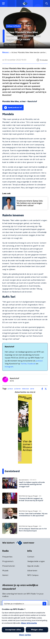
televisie (25, 389)
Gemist (5, 575)
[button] (3, 3)
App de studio (33, 566)
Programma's (7, 561)
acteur (10, 389)
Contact (30, 557)
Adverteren (32, 571)
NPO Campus (32, 575)
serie (32, 389)
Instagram (9, 367)
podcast (39, 361)
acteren (17, 389)
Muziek (5, 571)
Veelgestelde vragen (36, 561)
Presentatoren (8, 566)
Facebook (31, 364)
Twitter (24, 364)
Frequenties (7, 557)
